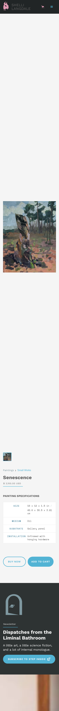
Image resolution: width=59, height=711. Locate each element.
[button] (43, 7)
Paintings (8, 470)
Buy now (14, 561)
